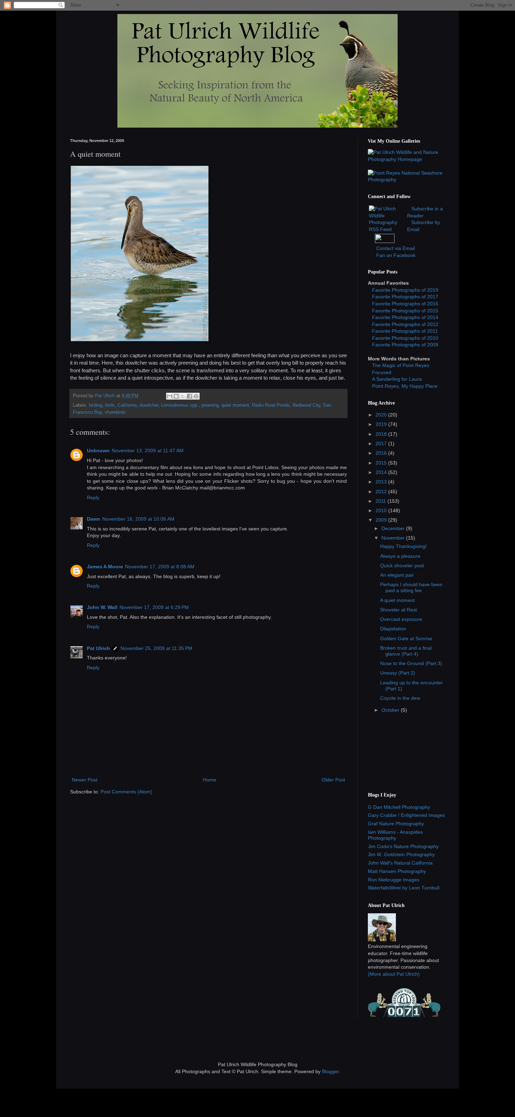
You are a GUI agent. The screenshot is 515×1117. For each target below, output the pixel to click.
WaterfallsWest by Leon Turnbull (403, 888)
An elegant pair (397, 575)
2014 (382, 472)
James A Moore (105, 566)
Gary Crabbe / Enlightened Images (406, 815)
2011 (381, 501)
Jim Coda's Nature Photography (403, 846)
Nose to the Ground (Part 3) (411, 663)
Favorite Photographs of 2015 (405, 310)
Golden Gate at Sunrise (406, 638)
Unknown (98, 450)
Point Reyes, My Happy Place (405, 386)
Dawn (93, 519)
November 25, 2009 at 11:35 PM (156, 648)
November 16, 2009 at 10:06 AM (138, 519)
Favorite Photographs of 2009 (405, 344)
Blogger (330, 1071)
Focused (381, 372)
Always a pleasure (400, 556)
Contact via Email (395, 248)
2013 (382, 482)
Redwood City (306, 405)
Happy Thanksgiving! (403, 546)
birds (110, 405)
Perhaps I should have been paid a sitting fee (411, 587)
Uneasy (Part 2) (397, 673)
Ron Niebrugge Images (393, 879)
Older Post (333, 780)
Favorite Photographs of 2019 (405, 290)
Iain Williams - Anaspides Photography (395, 835)
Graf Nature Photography (396, 823)
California (127, 405)
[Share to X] (182, 396)
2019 (382, 424)
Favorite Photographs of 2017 (405, 296)
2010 (382, 510)
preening (210, 405)
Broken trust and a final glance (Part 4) (406, 651)
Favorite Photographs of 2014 (405, 317)
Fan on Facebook (396, 255)
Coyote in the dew (400, 698)
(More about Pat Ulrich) (394, 974)
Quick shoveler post (402, 565)
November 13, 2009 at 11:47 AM (148, 450)
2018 (382, 434)
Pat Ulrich (98, 648)
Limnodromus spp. (180, 405)
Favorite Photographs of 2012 (405, 324)
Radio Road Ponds (271, 405)
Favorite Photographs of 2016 (405, 303)
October (391, 710)
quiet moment (235, 405)
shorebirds (115, 412)
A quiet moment (397, 600)
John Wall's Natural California (400, 863)
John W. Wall (102, 607)
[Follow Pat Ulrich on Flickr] (384, 241)
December (394, 528)
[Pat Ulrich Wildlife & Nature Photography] (406, 159)
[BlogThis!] (176, 396)
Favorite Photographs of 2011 (405, 331)
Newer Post (84, 780)
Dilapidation (393, 628)
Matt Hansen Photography (397, 871)
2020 (382, 415)
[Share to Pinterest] (196, 396)
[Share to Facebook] (189, 396)
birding (95, 405)
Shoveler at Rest (398, 609)
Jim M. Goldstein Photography (401, 854)
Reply (93, 497)
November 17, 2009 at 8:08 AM (159, 566)
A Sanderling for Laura (397, 379)
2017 (382, 443)
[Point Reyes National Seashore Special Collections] (406, 179)
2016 (382, 453)
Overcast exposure (401, 619)
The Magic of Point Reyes (400, 365)
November (394, 538)
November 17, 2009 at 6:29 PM (154, 607)
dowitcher (148, 405)
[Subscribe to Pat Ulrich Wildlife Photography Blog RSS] (387, 229)
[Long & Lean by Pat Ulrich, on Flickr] (139, 340)
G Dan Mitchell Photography (399, 807)
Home (209, 780)
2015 (382, 463)
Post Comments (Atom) (126, 791)
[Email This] (169, 396)
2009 (382, 520)
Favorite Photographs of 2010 (405, 338)
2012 (382, 491)
